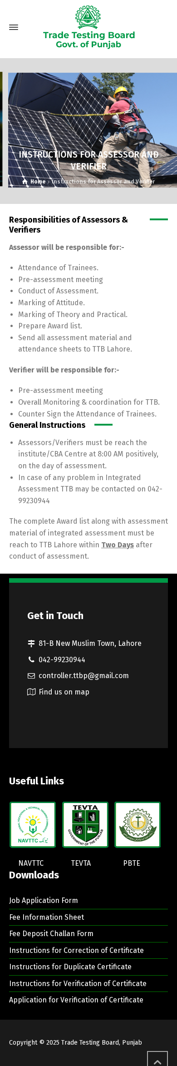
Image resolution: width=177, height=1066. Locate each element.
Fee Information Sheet (46, 917)
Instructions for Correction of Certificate (76, 950)
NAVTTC (31, 863)
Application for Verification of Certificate (76, 1000)
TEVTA (81, 863)
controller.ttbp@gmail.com (84, 675)
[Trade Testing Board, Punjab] (88, 27)
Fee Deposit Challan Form (51, 933)
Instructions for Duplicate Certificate (70, 966)
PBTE (131, 863)
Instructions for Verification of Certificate (78, 983)
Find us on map (64, 692)
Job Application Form (43, 900)
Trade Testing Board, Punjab (101, 1042)
